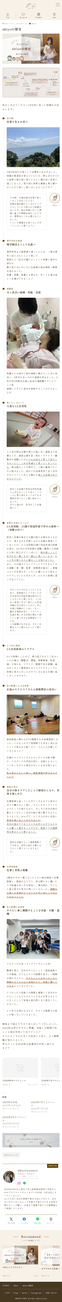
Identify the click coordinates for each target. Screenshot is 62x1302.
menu (24, 1292)
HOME (6, 1285)
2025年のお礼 (10, 1102)
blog (16, 1292)
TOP (7, 1292)
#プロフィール (11, 1155)
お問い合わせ (51, 1292)
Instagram (36, 1292)
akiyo (33, 24)
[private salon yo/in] (31, 6)
